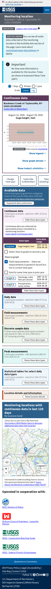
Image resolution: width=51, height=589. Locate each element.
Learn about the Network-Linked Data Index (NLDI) (25, 483)
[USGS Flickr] (40, 575)
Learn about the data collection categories (24, 199)
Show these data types (34, 305)
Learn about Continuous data (19, 234)
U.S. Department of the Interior (17, 579)
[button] (25, 450)
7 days (15, 86)
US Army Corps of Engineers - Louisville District (20, 522)
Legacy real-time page (27, 28)
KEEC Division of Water (13, 507)
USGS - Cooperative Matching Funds (18, 538)
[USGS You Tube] (44, 575)
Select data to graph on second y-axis (27, 251)
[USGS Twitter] (31, 575)
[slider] (44, 146)
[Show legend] (46, 465)
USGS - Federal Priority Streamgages (19, 552)
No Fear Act (7, 586)
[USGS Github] (37, 575)
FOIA (17, 586)
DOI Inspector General (13, 582)
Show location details (35, 396)
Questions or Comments (25, 561)
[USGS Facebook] (34, 575)
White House (31, 582)
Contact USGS (19, 571)
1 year (39, 86)
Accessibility (34, 567)
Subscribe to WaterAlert (15, 109)
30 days (27, 86)
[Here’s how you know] (25, 3)
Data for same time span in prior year (26, 272)
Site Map (6, 571)
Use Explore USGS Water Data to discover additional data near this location (23, 424)
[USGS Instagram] (47, 575)
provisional (42, 149)
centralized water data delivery (21, 50)
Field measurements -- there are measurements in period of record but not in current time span (27, 264)
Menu (47, 10)
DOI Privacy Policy (11, 567)
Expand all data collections (19, 203)
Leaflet (13, 475)
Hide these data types (35, 219)
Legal (24, 567)
